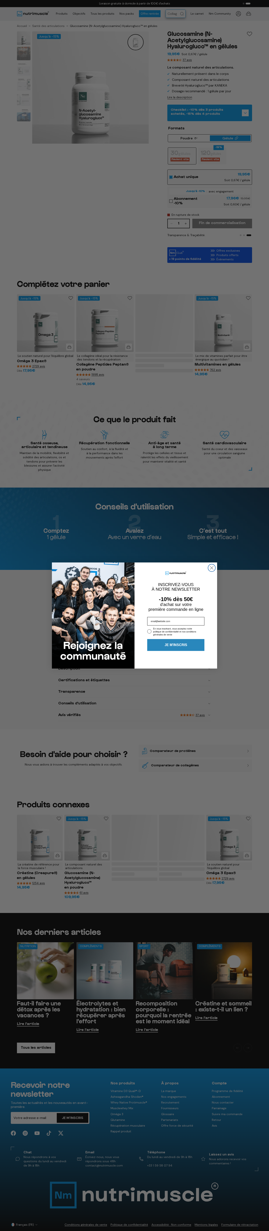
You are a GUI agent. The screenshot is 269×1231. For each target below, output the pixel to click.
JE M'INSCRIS (176, 645)
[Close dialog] (211, 568)
